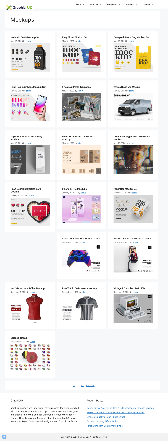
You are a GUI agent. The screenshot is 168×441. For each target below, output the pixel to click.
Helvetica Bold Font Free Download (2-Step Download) (116, 412)
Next (90, 385)
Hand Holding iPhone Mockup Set (27, 87)
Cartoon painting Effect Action (102, 421)
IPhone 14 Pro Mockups (74, 189)
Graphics (129, 4)
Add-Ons (94, 4)
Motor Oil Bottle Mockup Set (25, 37)
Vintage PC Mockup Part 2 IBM (129, 288)
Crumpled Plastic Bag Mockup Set (131, 37)
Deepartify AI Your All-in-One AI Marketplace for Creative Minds (120, 408)
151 (83, 385)
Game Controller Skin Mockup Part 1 (81, 238)
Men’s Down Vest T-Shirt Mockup (27, 288)
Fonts (79, 4)
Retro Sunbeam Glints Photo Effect (105, 426)
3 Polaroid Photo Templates (76, 87)
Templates (112, 4)
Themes (146, 4)
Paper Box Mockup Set (126, 189)
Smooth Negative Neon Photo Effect (106, 417)
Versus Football (18, 338)
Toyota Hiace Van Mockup (127, 87)
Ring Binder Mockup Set (74, 37)
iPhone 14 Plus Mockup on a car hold (133, 238)
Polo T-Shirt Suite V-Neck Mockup (79, 288)
